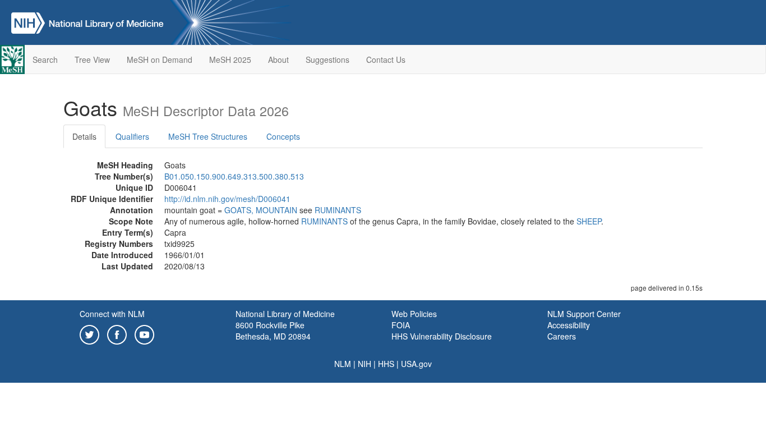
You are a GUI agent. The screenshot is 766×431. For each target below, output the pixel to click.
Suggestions (327, 59)
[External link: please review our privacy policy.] (89, 333)
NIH (364, 363)
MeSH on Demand (159, 59)
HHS (386, 363)
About (278, 59)
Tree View (92, 59)
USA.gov (416, 363)
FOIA (400, 325)
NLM (342, 363)
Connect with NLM (112, 313)
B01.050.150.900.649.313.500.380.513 (234, 176)
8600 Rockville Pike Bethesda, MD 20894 (273, 330)
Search (45, 59)
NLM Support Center (584, 313)
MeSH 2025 (230, 59)
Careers (561, 336)
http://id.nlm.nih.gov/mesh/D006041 (227, 198)
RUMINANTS (338, 210)
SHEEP (588, 221)
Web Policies (414, 313)
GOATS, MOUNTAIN (260, 210)
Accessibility (568, 325)
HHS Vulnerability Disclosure (441, 336)
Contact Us (385, 59)
